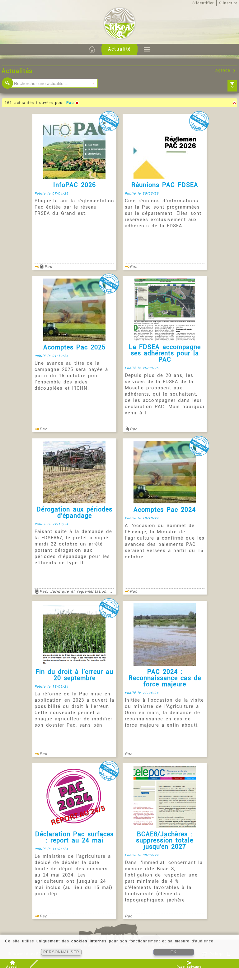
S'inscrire (228, 3)
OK (173, 952)
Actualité (119, 49)
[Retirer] (77, 102)
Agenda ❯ (225, 70)
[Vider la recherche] (93, 83)
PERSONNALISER (61, 952)
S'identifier (203, 3)
